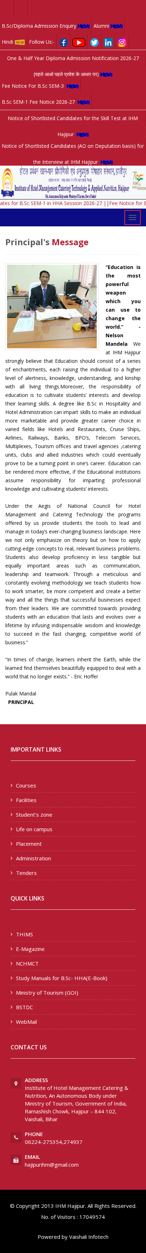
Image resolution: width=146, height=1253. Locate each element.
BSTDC (24, 1007)
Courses (26, 785)
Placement (29, 843)
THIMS (24, 934)
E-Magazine (30, 948)
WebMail (26, 1021)
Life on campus (34, 829)
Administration (33, 858)
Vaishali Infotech (88, 1236)
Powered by (53, 1236)
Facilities (26, 799)
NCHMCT (27, 963)
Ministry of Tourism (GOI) (47, 992)
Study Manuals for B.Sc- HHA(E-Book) (61, 978)
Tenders (26, 872)
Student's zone (34, 814)
